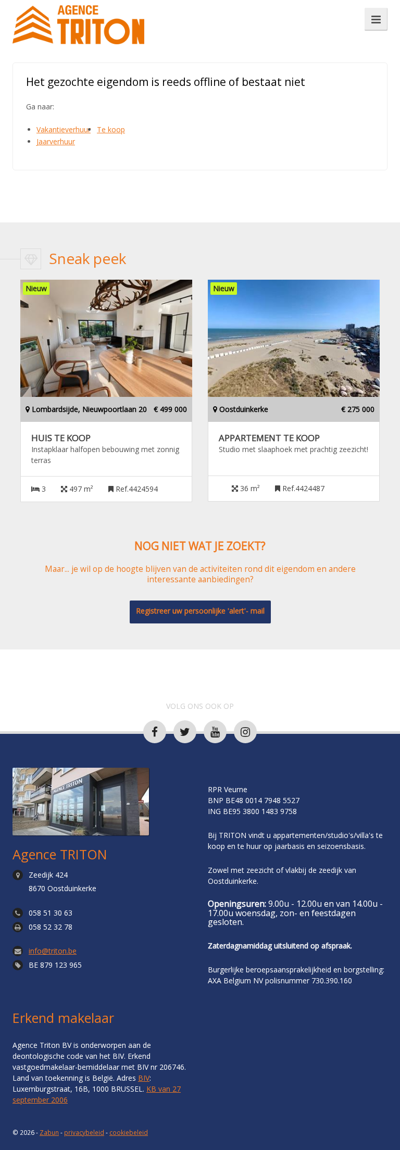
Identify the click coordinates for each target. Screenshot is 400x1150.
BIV (143, 1078)
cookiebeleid (128, 1132)
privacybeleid (84, 1132)
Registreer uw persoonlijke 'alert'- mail (200, 611)
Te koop (111, 129)
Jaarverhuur (55, 141)
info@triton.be (53, 951)
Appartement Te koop (269, 438)
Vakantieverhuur (63, 129)
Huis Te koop (61, 438)
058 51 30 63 (50, 913)
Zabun (49, 1132)
